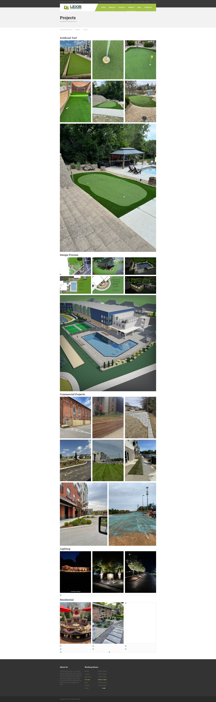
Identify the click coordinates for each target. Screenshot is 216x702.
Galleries (131, 7)
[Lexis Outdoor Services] (71, 7)
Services (122, 7)
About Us (112, 7)
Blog (139, 7)
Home (103, 7)
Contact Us (148, 7)
